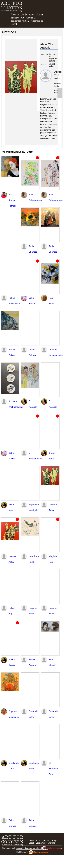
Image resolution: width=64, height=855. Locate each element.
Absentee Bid (37, 21)
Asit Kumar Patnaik (12, 200)
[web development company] (44, 848)
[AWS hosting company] (31, 852)
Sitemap (51, 843)
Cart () (14, 24)
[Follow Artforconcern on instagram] (59, 95)
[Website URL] (12, 7)
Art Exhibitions (27, 14)
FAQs (54, 840)
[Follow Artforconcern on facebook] (59, 90)
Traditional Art (17, 17)
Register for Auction (20, 21)
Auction (40, 14)
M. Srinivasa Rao (53, 768)
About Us (15, 14)
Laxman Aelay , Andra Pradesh (56, 88)
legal (31, 843)
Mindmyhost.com (40, 852)
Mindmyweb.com (54, 848)
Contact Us (31, 17)
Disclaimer (40, 843)
